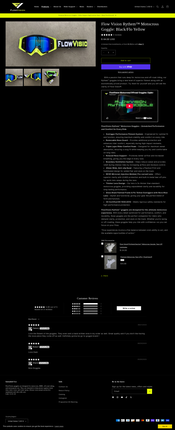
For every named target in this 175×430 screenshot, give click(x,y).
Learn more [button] (59, 426)
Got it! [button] (165, 426)
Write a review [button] (129, 308)
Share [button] (105, 276)
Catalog (62, 394)
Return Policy (64, 390)
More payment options (125, 72)
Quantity (104, 48)
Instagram (63, 398)
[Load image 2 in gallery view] (32, 77)
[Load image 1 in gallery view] (14, 77)
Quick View (110, 253)
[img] (33, 325)
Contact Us (63, 387)
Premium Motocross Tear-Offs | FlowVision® (136, 257)
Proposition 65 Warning (68, 402)
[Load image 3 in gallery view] (50, 77)
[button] (46, 6)
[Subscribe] (149, 391)
